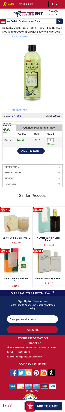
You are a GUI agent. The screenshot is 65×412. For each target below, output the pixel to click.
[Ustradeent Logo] (30, 13)
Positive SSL (32, 391)
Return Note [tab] (10, 184)
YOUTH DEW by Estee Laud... (48, 239)
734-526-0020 (25, 4)
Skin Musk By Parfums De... (16, 279)
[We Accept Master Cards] (44, 386)
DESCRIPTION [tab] (12, 167)
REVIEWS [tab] (10, 178)
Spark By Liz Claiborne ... (16, 238)
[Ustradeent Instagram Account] (43, 372)
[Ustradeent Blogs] (28, 372)
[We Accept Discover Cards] (20, 386)
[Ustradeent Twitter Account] (21, 372)
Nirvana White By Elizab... (48, 278)
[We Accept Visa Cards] (52, 386)
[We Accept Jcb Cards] (36, 386)
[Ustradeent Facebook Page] (13, 372)
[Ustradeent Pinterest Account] (36, 372)
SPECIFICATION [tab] (13, 173)
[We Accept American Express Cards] (12, 386)
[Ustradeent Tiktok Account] (51, 372)
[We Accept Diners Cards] (28, 386)
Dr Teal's (16, 115)
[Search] (59, 21)
